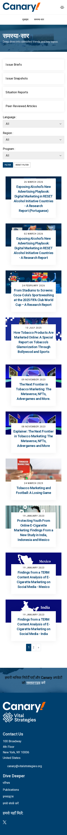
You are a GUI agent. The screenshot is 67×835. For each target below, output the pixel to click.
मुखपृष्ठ (25, 19)
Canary (22, 7)
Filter (8, 165)
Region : (8, 133)
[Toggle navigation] (62, 7)
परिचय (6, 783)
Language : (10, 117)
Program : (9, 149)
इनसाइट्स (8, 796)
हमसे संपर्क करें (11, 803)
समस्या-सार (39, 19)
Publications (11, 789)
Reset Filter (22, 165)
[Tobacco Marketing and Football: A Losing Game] (33, 470)
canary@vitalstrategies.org (24, 766)
